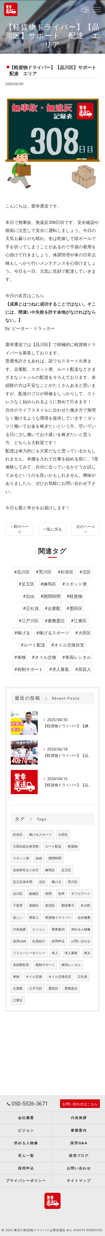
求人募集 (71, 953)
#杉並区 (66, 572)
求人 (55, 953)
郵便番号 (67, 905)
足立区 (66, 870)
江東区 (18, 1000)
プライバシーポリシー (29, 953)
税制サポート (45, 965)
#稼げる (22, 632)
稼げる (56, 882)
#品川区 (22, 572)
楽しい (18, 917)
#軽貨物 (74, 596)
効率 (61, 894)
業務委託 (71, 988)
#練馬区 (48, 584)
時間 (48, 894)
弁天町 (85, 905)
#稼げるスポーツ (52, 632)
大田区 (63, 835)
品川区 (18, 894)
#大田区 (83, 632)
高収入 (34, 917)
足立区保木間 (22, 882)
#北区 (85, 572)
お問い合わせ (80, 941)
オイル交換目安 (59, 977)
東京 (87, 953)
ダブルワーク (80, 894)
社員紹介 (38, 941)
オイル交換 (34, 977)
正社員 (82, 977)
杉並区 (18, 835)
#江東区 (79, 620)
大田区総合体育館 (26, 846)
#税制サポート (28, 669)
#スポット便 (74, 584)
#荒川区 (44, 572)
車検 (16, 977)
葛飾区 (34, 905)
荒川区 (73, 882)
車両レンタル (71, 965)
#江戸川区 (29, 620)
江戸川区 (35, 988)
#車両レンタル (76, 657)
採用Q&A (19, 941)
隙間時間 (54, 858)
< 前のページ (19, 529)
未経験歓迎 (21, 965)
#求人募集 (59, 669)
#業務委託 (55, 620)
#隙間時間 (50, 596)
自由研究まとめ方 (26, 870)
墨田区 (53, 988)
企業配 (18, 988)
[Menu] (96, 9)
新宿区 (50, 905)
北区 (42, 882)
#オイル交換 (44, 657)
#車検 (20, 657)
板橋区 (34, 894)
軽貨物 (73, 846)
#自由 (28, 596)
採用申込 (58, 941)
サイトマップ (79, 1181)
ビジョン (38, 929)
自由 (39, 858)
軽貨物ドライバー (58, 917)
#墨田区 (74, 608)
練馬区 (50, 870)
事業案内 (58, 929)
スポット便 (21, 858)
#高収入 (83, 669)
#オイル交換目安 (67, 645)
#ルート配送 (33, 645)
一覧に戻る (52, 529)
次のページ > (85, 529)
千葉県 (18, 905)
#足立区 (26, 584)
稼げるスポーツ (40, 835)
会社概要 (84, 917)
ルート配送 (53, 846)
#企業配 (53, 608)
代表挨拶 (19, 929)
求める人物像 (80, 929)
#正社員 (31, 608)
